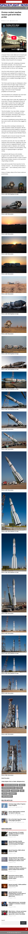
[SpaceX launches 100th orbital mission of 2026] (4, 851)
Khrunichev (15, 790)
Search (3, 920)
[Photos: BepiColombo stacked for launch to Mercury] (4, 813)
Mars (22, 790)
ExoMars (19, 787)
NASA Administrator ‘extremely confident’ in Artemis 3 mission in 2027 (17, 904)
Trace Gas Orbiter (7, 796)
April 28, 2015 (12, 807)
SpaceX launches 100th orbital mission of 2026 (17, 850)
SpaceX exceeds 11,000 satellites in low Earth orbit (17, 885)
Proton (5, 793)
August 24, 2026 (13, 845)
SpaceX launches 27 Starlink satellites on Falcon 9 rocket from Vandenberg (16, 834)
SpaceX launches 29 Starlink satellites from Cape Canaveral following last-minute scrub (17, 859)
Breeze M (22, 785)
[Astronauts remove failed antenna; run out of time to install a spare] (4, 877)
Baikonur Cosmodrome (11, 785)
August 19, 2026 (13, 871)
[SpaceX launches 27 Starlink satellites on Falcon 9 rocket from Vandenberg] (4, 834)
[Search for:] (14, 1)
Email (2, 778)
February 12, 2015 (13, 822)
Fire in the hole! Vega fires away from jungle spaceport (17, 819)
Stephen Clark (14, 20)
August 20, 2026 (13, 862)
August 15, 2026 (13, 897)
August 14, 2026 (13, 906)
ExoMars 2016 (6, 790)
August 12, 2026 (13, 915)
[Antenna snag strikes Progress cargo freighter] (4, 805)
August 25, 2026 (13, 836)
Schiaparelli (12, 793)
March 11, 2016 (6, 20)
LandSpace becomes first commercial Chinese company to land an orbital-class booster (17, 868)
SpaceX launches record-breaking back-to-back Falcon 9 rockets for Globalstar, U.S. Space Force (17, 894)
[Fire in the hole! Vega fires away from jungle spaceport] (4, 821)
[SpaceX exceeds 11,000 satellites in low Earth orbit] (4, 886)
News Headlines (6, 829)
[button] (26, 8)
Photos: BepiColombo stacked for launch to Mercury (17, 812)
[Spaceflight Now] (14, 5)
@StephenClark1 (21, 781)
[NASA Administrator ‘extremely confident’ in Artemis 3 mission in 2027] (4, 904)
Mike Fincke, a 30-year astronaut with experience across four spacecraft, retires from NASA (17, 912)
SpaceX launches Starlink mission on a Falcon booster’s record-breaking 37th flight (16, 843)
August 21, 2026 (13, 853)
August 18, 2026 (13, 880)
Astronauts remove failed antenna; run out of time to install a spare (16, 877)
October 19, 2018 (13, 814)
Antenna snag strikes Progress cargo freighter (17, 804)
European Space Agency (9, 787)
